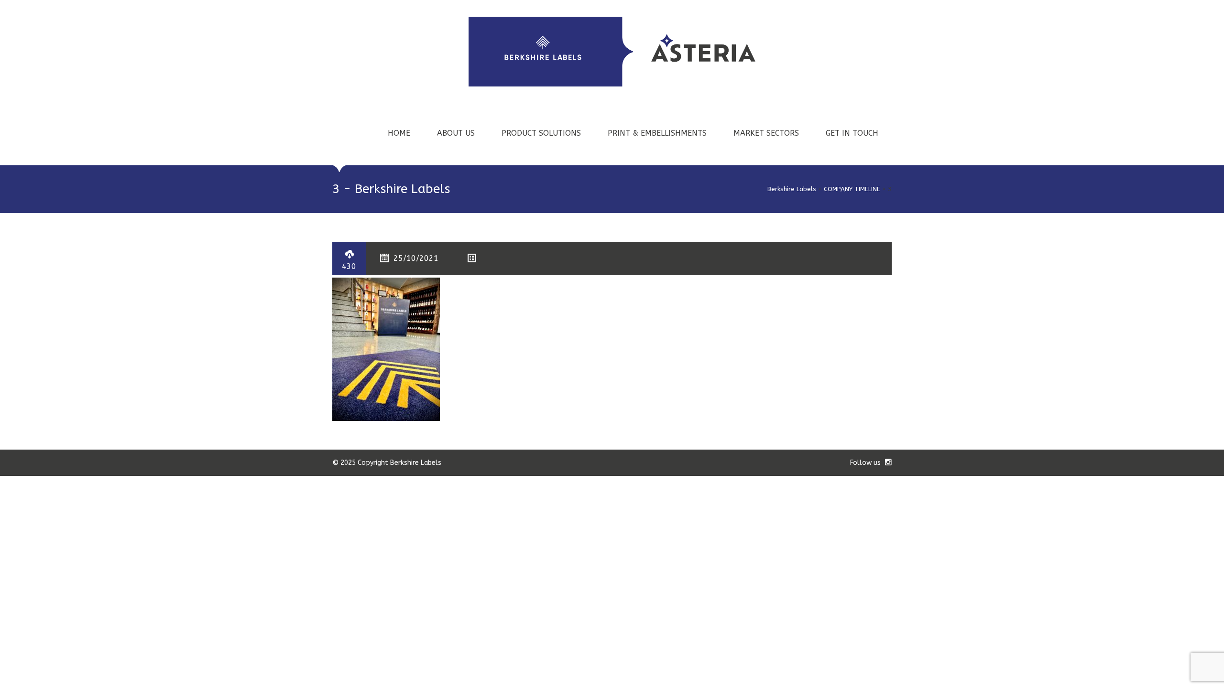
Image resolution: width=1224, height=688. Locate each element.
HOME (399, 133)
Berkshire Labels (791, 189)
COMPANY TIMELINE (852, 189)
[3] (386, 348)
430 (349, 266)
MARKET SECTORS (766, 133)
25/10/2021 (415, 258)
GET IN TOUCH (852, 133)
